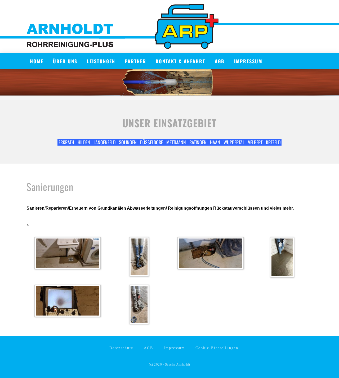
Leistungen (101, 61)
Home (36, 61)
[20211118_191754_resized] (69, 301)
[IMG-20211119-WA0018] (283, 258)
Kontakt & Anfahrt (180, 61)
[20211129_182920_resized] (69, 253)
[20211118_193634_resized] (140, 257)
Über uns (65, 61)
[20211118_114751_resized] (140, 305)
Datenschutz (121, 348)
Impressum (248, 61)
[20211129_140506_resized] (212, 253)
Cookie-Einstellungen (216, 348)
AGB (220, 61)
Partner (135, 61)
